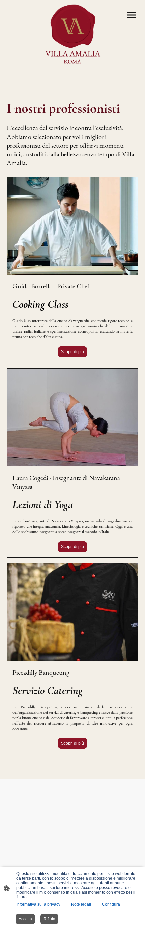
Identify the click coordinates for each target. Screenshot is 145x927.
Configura (111, 904)
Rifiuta (49, 919)
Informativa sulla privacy (38, 904)
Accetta (25, 919)
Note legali (81, 904)
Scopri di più (72, 351)
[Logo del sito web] (72, 34)
